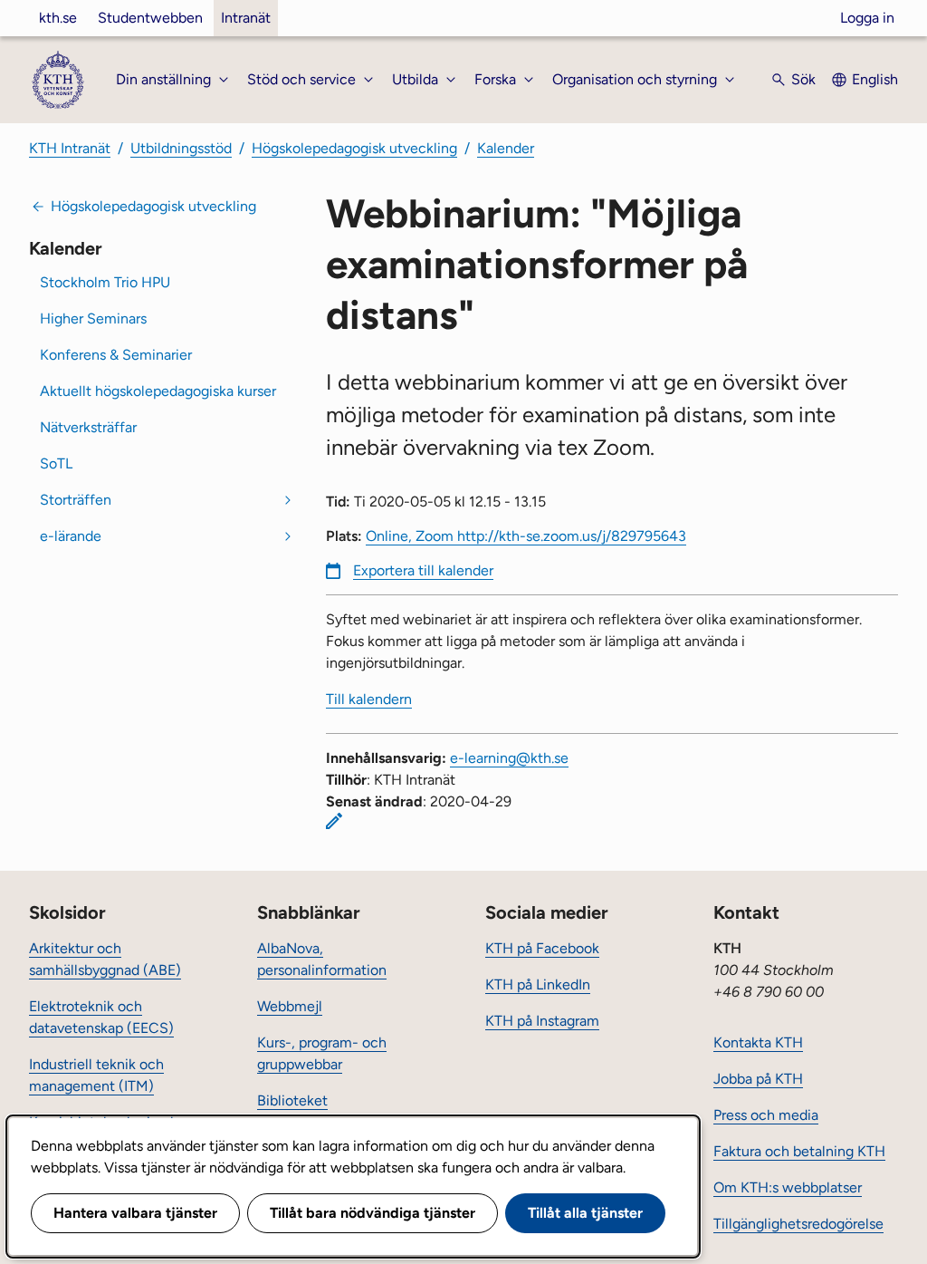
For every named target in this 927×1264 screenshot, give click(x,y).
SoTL (56, 463)
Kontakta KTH (758, 1042)
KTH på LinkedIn (537, 984)
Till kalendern (369, 699)
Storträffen (75, 499)
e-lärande (70, 536)
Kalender (505, 148)
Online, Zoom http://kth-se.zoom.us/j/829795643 (526, 536)
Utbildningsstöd (181, 148)
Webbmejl (289, 1006)
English (875, 79)
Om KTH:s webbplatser (787, 1187)
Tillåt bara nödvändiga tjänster (372, 1212)
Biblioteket (292, 1100)
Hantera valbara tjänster (135, 1212)
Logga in (867, 17)
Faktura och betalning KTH (799, 1151)
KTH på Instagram (542, 1020)
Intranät (246, 17)
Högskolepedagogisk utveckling (354, 148)
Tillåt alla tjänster (585, 1212)
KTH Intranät (69, 148)
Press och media (765, 1115)
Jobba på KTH (758, 1078)
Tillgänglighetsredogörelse (798, 1223)
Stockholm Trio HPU (105, 282)
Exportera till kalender (423, 570)
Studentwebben (150, 17)
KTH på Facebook (542, 948)
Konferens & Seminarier (116, 354)
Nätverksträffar (88, 427)
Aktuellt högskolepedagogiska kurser (158, 391)
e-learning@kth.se (509, 758)
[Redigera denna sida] (334, 821)
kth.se (58, 17)
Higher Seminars (93, 318)
